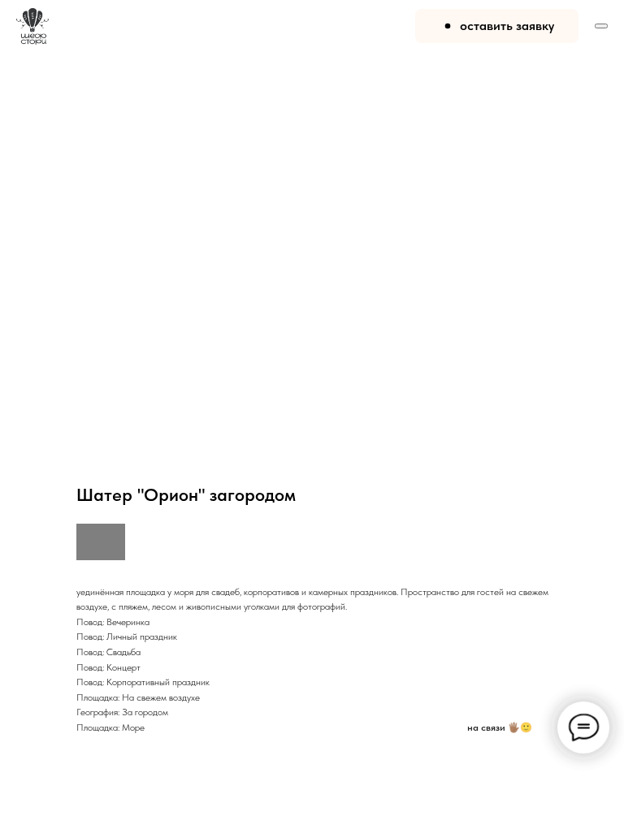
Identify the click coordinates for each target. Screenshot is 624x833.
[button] (496, 26)
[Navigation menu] (601, 26)
